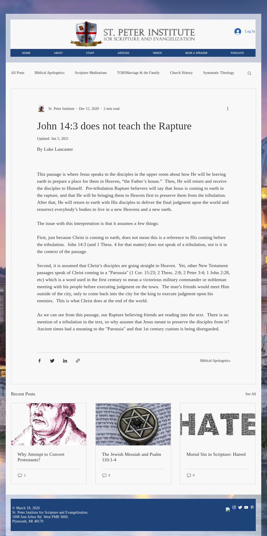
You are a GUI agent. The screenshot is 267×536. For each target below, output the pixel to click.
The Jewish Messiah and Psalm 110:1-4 (131, 457)
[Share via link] (77, 360)
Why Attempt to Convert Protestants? (40, 457)
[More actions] (229, 108)
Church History (181, 73)
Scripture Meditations (91, 73)
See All (250, 394)
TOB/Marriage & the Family (138, 73)
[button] (249, 73)
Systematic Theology (218, 73)
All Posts (17, 73)
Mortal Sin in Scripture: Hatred (216, 454)
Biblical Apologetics (49, 73)
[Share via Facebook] (39, 360)
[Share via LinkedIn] (65, 360)
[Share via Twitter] (52, 360)
